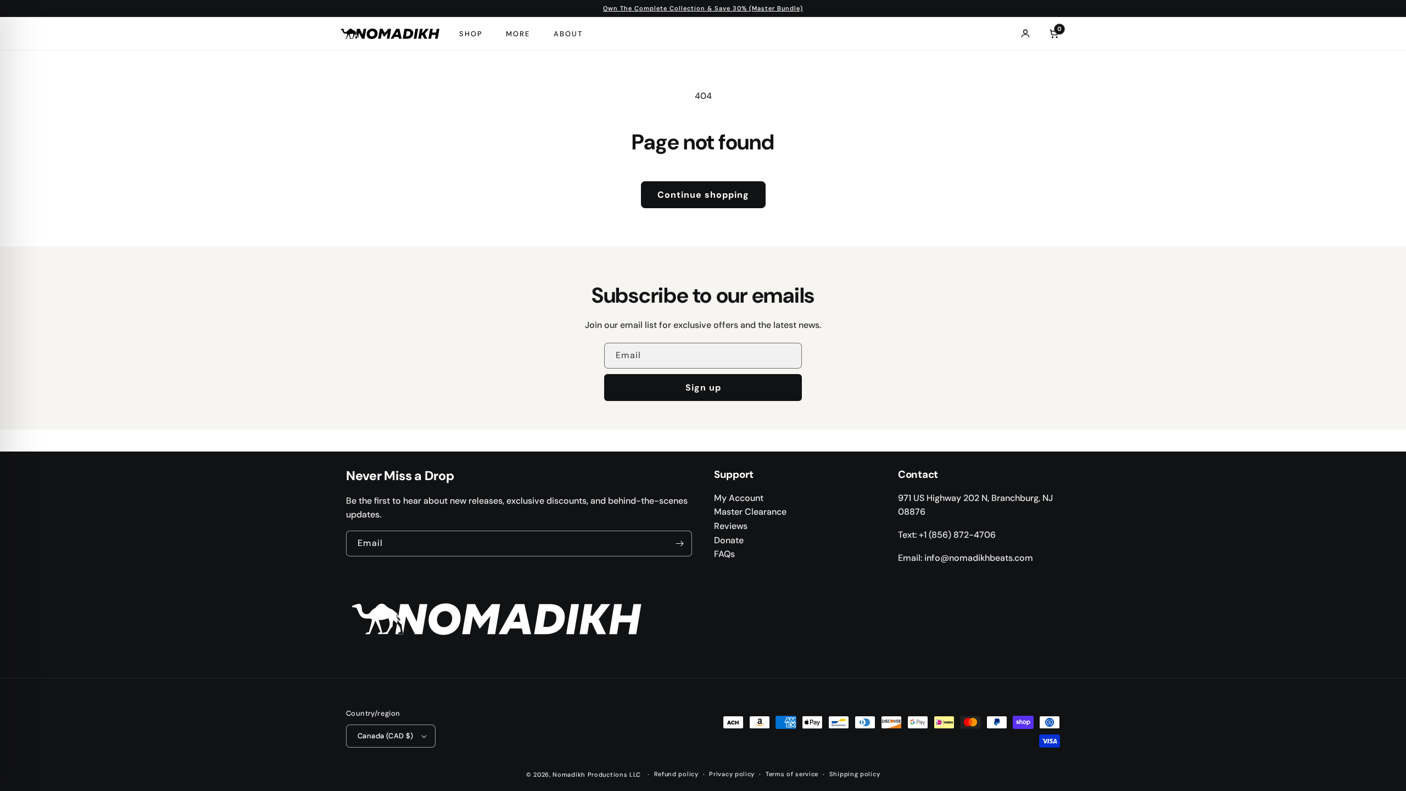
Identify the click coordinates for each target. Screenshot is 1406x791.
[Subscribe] (679, 543)
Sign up (703, 387)
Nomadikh (569, 774)
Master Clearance (750, 511)
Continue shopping (703, 194)
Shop (471, 33)
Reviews (730, 526)
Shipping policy (854, 774)
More (518, 33)
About (568, 33)
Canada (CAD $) (386, 735)
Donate (729, 540)
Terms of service (792, 774)
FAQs (724, 554)
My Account (738, 498)
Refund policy (676, 774)
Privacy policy (732, 774)
